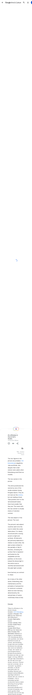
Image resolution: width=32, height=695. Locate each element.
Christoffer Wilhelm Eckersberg (17, 440)
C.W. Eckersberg (18, 612)
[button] (2, 2)
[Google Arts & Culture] (13, 2)
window (20, 495)
